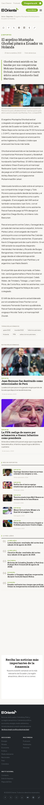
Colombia (5, 764)
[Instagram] (16, 797)
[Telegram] (33, 797)
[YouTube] (28, 797)
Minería (4, 744)
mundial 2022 (19, 330)
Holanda (6, 334)
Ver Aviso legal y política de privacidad (15, 729)
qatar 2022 (6, 330)
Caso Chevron (6, 3)
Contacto (5, 775)
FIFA (14, 334)
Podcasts (16, 3)
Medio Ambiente (7, 754)
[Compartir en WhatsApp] (3, 28)
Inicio (3, 16)
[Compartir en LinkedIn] (24, 28)
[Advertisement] (22, 620)
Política (4, 751)
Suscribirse (32, 10)
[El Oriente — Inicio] (10, 10)
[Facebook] (5, 797)
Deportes (9, 16)
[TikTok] (39, 797)
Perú (3, 761)
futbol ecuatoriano (34, 330)
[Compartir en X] (14, 28)
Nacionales (5, 757)
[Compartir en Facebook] (9, 28)
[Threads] (22, 797)
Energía (4, 741)
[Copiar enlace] (34, 28)
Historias (26, 748)
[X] (11, 797)
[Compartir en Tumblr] (29, 28)
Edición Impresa (7, 778)
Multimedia (27, 744)
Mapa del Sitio (6, 782)
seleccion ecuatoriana (28, 334)
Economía (5, 748)
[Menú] (41, 10)
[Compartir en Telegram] (19, 28)
